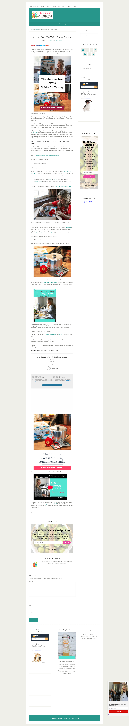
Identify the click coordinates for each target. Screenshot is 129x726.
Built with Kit (52, 549)
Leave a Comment (58, 40)
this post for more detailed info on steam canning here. (46, 155)
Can (36, 512)
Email (30, 605)
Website (31, 612)
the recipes (35, 132)
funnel (49, 179)
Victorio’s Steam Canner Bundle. (63, 186)
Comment (31, 581)
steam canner (38, 181)
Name (30, 599)
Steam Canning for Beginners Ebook (48, 504)
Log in (77, 718)
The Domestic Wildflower (42, 15)
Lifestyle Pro (60, 718)
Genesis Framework (67, 718)
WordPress (74, 718)
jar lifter (56, 179)
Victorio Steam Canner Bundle (49, 282)
